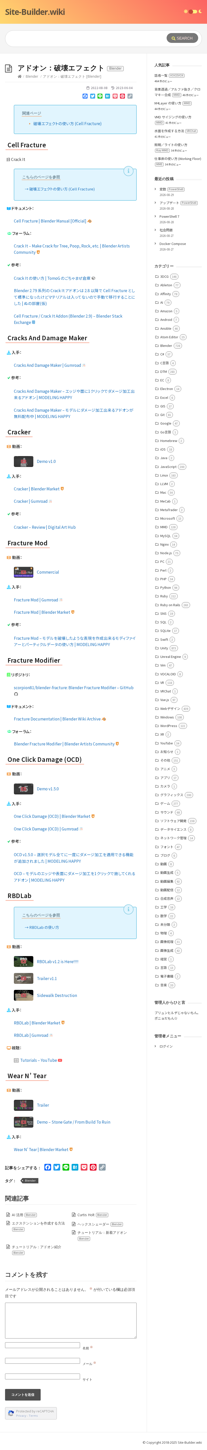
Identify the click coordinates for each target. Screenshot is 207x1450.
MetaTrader (169, 509)
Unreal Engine (170, 656)
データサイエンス (173, 829)
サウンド (166, 812)
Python (165, 587)
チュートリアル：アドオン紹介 (36, 1249)
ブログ (165, 855)
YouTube (166, 743)
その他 (165, 760)
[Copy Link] (130, 97)
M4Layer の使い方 (172, 103)
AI (161, 302)
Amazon (166, 311)
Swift (164, 639)
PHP (163, 578)
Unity (164, 648)
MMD (164, 526)
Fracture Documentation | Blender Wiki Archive (57, 718)
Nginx (164, 544)
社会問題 (166, 230)
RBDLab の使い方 (44, 927)
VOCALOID (168, 674)
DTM (163, 371)
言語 (163, 967)
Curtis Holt (92, 1214)
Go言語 (165, 432)
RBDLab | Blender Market (37, 1022)
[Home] (20, 76)
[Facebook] (85, 97)
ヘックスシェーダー (99, 1224)
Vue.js (164, 699)
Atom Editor (169, 336)
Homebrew (168, 440)
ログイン (166, 1046)
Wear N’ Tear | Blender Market (41, 1149)
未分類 (165, 924)
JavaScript (168, 466)
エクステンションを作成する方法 (38, 1226)
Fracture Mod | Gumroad (36, 599)
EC (162, 380)
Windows (167, 717)
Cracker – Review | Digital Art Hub (45, 527)
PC (162, 561)
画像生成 (166, 950)
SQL (163, 622)
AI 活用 (24, 1214)
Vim (163, 665)
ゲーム (165, 803)
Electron (166, 388)
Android (166, 319)
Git (162, 414)
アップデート (178, 202)
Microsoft (167, 518)
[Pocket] (115, 97)
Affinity (165, 293)
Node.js (166, 552)
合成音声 (166, 898)
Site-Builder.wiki (35, 11)
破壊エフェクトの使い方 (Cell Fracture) (67, 123)
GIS (162, 406)
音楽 (163, 985)
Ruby (164, 596)
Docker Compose (173, 243)
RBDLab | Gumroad (31, 1035)
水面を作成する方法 (175, 130)
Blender (31, 76)
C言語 (164, 362)
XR (162, 734)
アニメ (165, 768)
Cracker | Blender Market (37, 488)
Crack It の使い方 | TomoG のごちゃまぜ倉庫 (52, 278)
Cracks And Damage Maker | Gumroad (48, 365)
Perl (163, 570)
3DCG (164, 276)
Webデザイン (170, 708)
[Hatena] (107, 97)
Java (163, 457)
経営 (163, 959)
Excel (164, 397)
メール (89, 1363)
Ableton (166, 285)
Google (165, 423)
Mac (163, 492)
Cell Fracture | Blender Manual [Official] (50, 221)
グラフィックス (171, 794)
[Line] (100, 97)
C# (162, 354)
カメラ (165, 786)
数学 (163, 915)
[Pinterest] (122, 97)
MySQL (165, 535)
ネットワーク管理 (173, 837)
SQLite (165, 630)
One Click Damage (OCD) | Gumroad (46, 828)
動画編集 (166, 881)
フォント (166, 846)
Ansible (165, 328)
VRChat (165, 691)
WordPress (168, 725)
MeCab (165, 501)
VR (162, 682)
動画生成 (166, 872)
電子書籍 (166, 976)
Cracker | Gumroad (31, 501)
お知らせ (166, 751)
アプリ (165, 777)
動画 (163, 863)
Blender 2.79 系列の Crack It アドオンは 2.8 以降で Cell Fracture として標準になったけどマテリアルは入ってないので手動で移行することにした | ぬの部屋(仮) (74, 297)
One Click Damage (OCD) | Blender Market (52, 816)
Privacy (21, 1415)
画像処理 (166, 941)
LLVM (164, 483)
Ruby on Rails (170, 604)
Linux (164, 475)
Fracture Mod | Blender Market (42, 612)
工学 (163, 907)
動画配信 (166, 889)
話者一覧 (168, 75)
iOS (163, 449)
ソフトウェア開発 (173, 820)
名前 (88, 1348)
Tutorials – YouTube (38, 1060)
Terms (33, 1415)
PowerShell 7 (169, 216)
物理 (163, 933)
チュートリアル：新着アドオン (102, 1235)
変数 (171, 189)
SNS (163, 613)
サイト (87, 1379)
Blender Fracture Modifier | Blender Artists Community (64, 743)
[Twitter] (92, 97)
